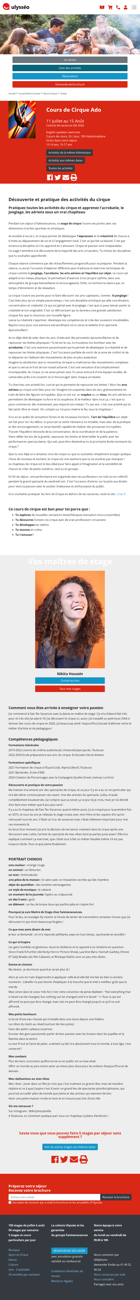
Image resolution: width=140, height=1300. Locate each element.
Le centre (70, 60)
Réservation (70, 76)
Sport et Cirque (18, 1255)
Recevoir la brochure (115, 1197)
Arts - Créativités (19, 1269)
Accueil (12, 93)
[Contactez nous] (118, 7)
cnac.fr (121, 494)
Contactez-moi (70, 680)
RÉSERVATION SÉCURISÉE (69, 1251)
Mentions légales (62, 1281)
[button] (10, 52)
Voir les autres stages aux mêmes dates (70, 1147)
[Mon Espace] (126, 7)
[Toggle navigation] (134, 7)
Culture (13, 1265)
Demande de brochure (70, 84)
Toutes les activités (60, 168)
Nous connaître (104, 1279)
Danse (13, 1260)
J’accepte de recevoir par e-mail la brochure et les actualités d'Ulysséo (57, 1202)
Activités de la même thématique (69, 152)
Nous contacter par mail (109, 1274)
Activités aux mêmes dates (65, 160)
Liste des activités (70, 68)
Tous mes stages (70, 689)
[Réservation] (110, 7)
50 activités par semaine (24, 1274)
